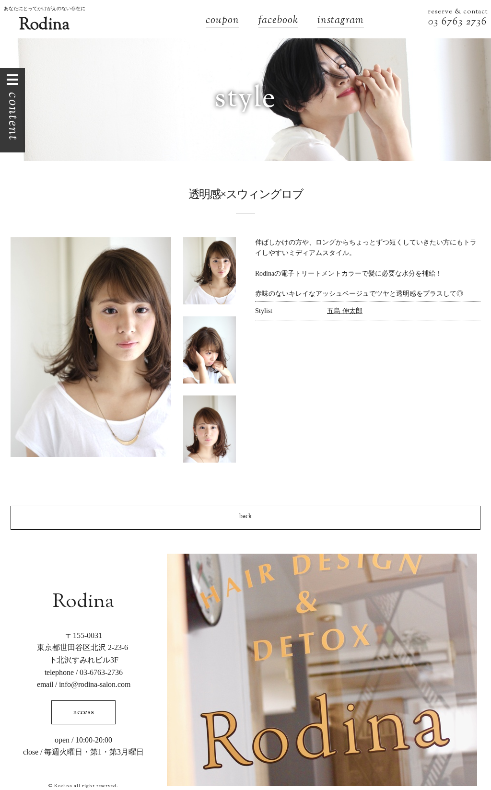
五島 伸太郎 (344, 310)
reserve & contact (458, 12)
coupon (222, 21)
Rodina (44, 25)
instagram (340, 21)
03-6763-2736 (101, 672)
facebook (278, 21)
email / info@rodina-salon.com (83, 684)
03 (435, 22)
